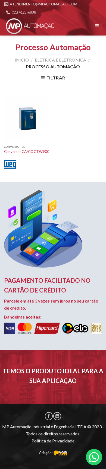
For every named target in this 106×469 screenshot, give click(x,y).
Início (22, 59)
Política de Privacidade (53, 440)
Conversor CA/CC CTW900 (26, 151)
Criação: (46, 452)
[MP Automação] (31, 26)
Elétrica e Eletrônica (60, 59)
